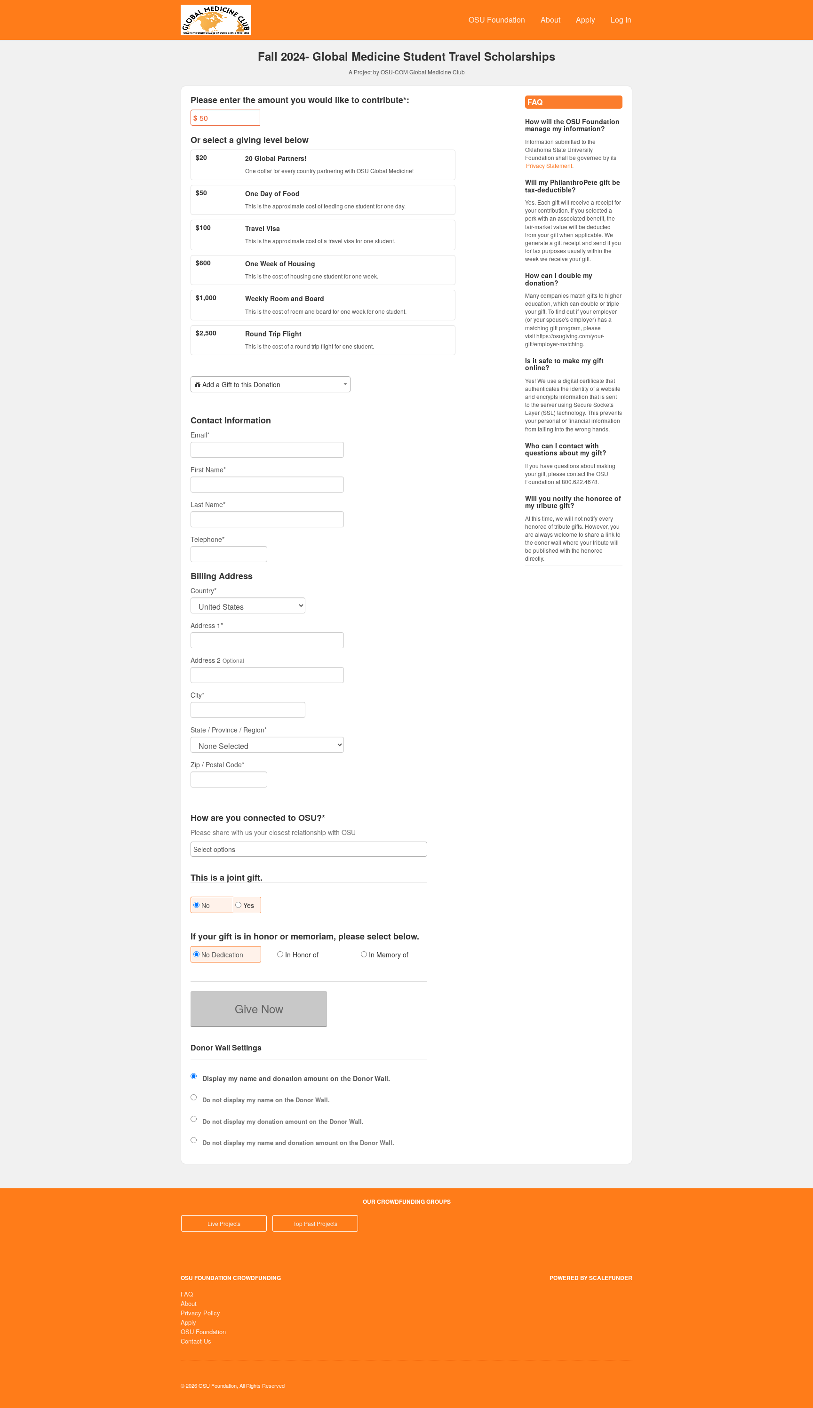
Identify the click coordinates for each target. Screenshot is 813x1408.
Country (203, 590)
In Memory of (387, 954)
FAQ (187, 1293)
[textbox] (270, 384)
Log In (621, 19)
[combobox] (271, 384)
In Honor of (301, 954)
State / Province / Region (229, 729)
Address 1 (207, 625)
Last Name (208, 504)
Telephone (207, 539)
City (197, 695)
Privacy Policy (200, 1312)
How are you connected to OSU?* (258, 818)
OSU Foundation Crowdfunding (231, 1277)
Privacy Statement (549, 165)
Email (200, 434)
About (550, 19)
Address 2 (206, 660)
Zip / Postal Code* (217, 764)
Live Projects (223, 1223)
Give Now (259, 1008)
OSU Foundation (497, 19)
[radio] (225, 955)
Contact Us (196, 1340)
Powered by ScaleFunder (591, 1277)
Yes (247, 905)
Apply (585, 19)
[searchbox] (308, 849)
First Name (208, 469)
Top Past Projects (315, 1223)
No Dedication (221, 954)
